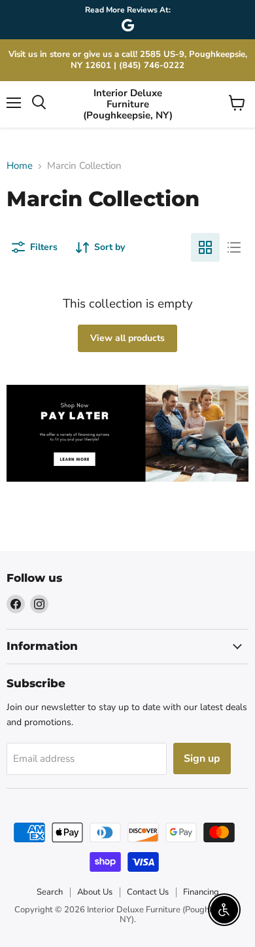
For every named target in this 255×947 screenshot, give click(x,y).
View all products (127, 338)
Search (50, 892)
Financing (201, 892)
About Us (94, 892)
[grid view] (205, 247)
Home (20, 165)
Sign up (202, 758)
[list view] (234, 247)
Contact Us (148, 892)
